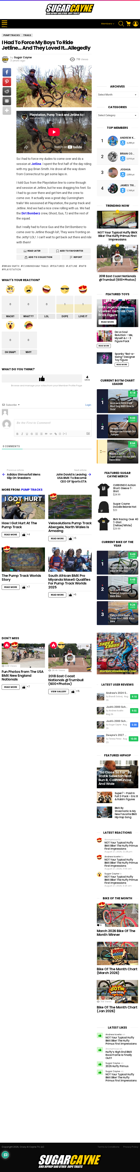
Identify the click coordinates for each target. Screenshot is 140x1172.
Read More (10, 534)
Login (88, 405)
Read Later (33, 250)
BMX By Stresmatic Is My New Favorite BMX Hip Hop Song (126, 812)
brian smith (11, 266)
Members (106, 23)
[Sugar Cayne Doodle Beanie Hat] (103, 507)
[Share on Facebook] (7, 72)
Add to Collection (40, 257)
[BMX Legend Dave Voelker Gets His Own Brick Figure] (117, 313)
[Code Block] (50, 434)
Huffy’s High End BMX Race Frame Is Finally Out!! (119, 1055)
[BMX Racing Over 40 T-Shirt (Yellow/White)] (103, 524)
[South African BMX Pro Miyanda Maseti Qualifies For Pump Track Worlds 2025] (70, 559)
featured (58, 266)
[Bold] (17, 434)
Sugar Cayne (111, 873)
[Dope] (61, 645)
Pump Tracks (32, 490)
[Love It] (53, 496)
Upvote (42, 378)
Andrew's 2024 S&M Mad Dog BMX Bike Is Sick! (122, 406)
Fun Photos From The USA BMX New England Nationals (23, 675)
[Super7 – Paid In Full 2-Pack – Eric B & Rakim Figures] (104, 797)
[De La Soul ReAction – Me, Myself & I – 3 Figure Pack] (104, 336)
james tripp (128, 185)
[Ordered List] (36, 434)
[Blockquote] (46, 434)
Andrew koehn (112, 856)
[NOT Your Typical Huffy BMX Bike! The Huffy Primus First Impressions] (117, 220)
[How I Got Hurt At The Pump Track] (23, 507)
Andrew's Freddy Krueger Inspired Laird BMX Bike (123, 593)
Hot (6, 645)
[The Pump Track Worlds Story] (23, 559)
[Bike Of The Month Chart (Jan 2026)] (117, 991)
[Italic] (22, 434)
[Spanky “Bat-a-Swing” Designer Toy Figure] (104, 358)
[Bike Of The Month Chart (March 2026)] (117, 953)
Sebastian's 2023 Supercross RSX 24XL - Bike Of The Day (123, 567)
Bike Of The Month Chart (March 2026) (117, 971)
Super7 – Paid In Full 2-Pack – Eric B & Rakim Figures (126, 796)
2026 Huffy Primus (117, 1066)
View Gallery (58, 691)
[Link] (55, 434)
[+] (65, 433)
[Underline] (27, 434)
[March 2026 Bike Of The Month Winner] (117, 915)
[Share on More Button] (7, 110)
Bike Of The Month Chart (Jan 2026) (117, 1009)
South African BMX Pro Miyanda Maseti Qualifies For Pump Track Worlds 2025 (69, 581)
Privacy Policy (130, 1147)
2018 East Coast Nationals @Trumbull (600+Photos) (65, 680)
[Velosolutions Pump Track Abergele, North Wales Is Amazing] (70, 507)
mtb (83, 266)
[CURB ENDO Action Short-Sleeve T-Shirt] (103, 490)
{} (60, 433)
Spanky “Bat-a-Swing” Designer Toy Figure (125, 357)
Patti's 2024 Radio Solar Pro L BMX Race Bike (122, 618)
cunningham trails (36, 266)
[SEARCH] (121, 23)
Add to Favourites (71, 250)
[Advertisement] (64, 618)
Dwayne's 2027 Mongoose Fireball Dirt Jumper (123, 431)
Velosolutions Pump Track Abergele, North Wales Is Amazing (70, 527)
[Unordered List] (41, 434)
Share (21, 69)
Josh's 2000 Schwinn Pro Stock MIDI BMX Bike (117, 706)
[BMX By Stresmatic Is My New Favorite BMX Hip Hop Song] (104, 812)
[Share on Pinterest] (7, 82)
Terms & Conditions (108, 1147)
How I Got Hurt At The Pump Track (19, 525)
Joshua (125, 169)
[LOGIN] (135, 23)
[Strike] (31, 434)
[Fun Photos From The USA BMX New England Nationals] (23, 655)
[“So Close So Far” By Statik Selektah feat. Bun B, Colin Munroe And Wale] (117, 774)
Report (78, 257)
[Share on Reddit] (7, 91)
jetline (72, 266)
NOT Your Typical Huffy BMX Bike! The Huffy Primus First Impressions (117, 235)
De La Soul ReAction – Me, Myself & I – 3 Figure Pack (124, 336)
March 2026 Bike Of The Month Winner (116, 932)
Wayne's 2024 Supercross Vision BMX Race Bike (122, 456)
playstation (12, 269)
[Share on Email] (7, 101)
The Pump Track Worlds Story (21, 577)
